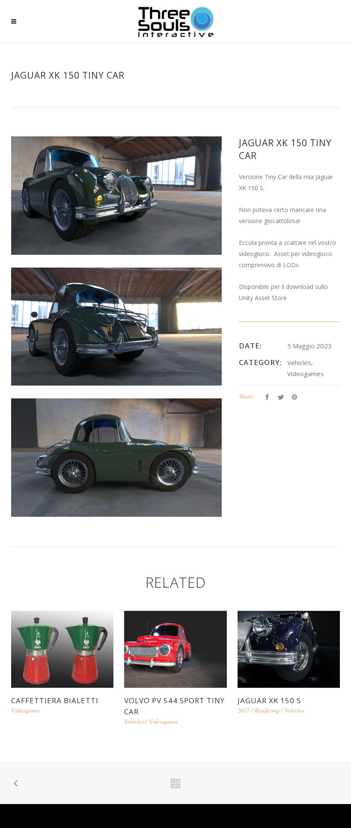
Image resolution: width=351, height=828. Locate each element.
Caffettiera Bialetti (54, 700)
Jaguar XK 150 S (269, 700)
